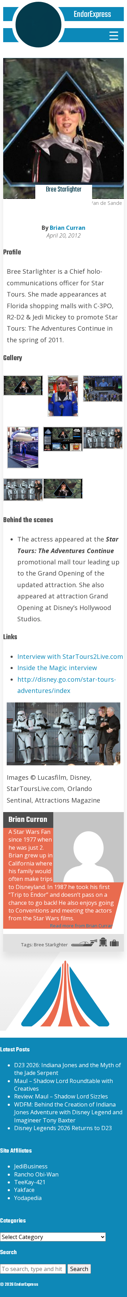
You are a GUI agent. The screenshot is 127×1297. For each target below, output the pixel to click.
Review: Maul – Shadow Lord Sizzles (61, 1096)
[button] (23, 385)
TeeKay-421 (30, 1182)
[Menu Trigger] (114, 35)
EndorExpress (92, 14)
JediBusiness (31, 1166)
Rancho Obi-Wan (36, 1174)
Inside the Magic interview (57, 667)
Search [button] (79, 1269)
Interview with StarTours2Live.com (70, 656)
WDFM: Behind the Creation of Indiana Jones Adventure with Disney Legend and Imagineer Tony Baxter (68, 1112)
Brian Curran (67, 228)
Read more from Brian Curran (81, 925)
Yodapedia (28, 1198)
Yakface (24, 1190)
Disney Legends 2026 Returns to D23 (63, 1128)
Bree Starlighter (51, 944)
